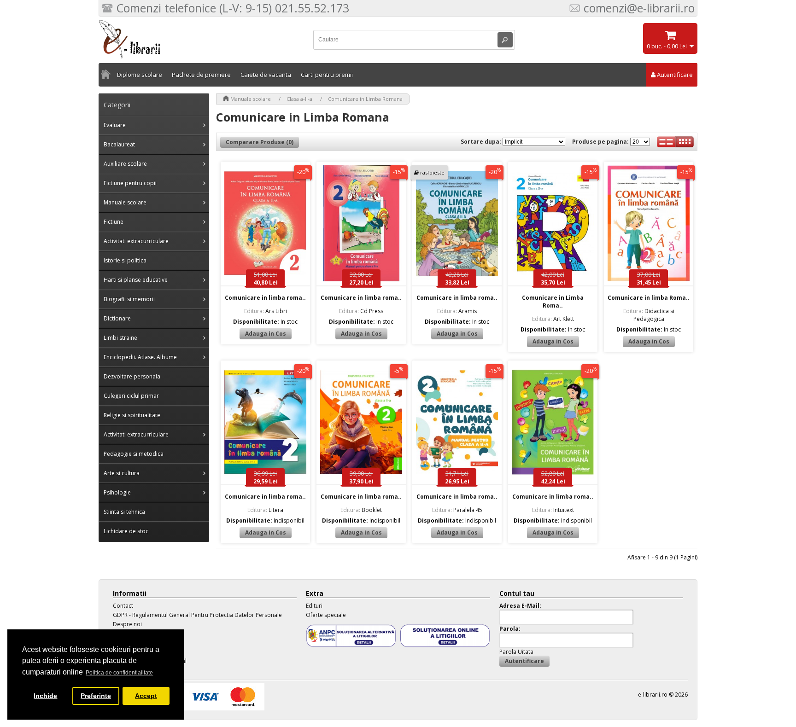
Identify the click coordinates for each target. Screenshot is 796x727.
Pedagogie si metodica (134, 454)
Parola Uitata (516, 652)
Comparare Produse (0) (259, 142)
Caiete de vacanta (265, 74)
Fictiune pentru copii (130, 183)
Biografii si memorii (129, 299)
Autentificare (675, 74)
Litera (265, 510)
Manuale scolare (125, 202)
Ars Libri (265, 311)
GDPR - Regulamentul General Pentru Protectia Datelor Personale (197, 615)
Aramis (457, 311)
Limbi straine (120, 338)
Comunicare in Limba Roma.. (553, 301)
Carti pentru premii (327, 74)
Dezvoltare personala (132, 376)
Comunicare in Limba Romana (365, 98)
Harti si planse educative (136, 280)
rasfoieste (432, 172)
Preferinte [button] (96, 695)
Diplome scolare (139, 74)
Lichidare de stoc (126, 531)
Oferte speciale (326, 615)
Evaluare (115, 125)
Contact (123, 606)
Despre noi (127, 624)
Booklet (361, 510)
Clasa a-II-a (299, 98)
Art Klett (553, 319)
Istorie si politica (125, 260)
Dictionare (117, 318)
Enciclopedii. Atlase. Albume (140, 357)
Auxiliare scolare (125, 164)
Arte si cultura (122, 473)
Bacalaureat (119, 144)
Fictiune (113, 222)
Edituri (314, 606)
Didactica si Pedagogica (648, 315)
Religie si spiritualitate (132, 415)
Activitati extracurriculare (136, 241)
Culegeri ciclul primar (131, 396)
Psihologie (117, 492)
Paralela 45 (457, 510)
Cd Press (361, 311)
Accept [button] (146, 695)
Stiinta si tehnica (124, 512)
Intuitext (553, 510)
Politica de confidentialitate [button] (119, 672)
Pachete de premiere (201, 74)
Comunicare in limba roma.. (265, 298)
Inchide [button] (45, 695)
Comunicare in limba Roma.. (649, 298)
